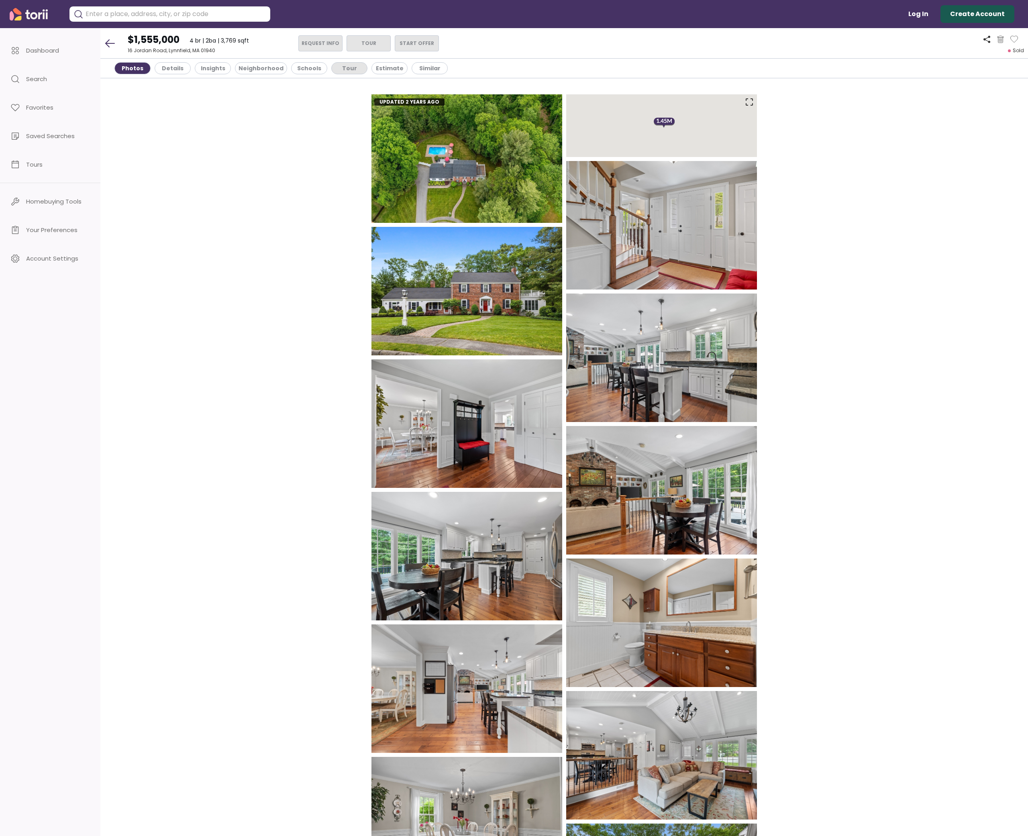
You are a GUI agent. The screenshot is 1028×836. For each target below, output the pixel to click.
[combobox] (176, 14)
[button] (50, 50)
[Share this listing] (987, 39)
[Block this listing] (1000, 39)
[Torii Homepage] (34, 14)
